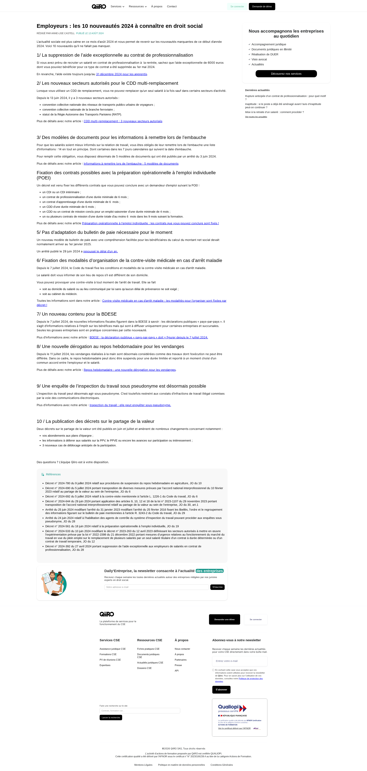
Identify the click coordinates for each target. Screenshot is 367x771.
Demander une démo (224, 619)
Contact (172, 6)
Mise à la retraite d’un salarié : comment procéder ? (274, 112)
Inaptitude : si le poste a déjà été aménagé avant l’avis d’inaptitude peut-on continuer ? (283, 106)
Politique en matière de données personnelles (181, 765)
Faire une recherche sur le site (113, 706)
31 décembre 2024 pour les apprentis (121, 74)
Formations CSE (108, 654)
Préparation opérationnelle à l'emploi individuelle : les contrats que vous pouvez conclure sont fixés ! (150, 223)
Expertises (105, 665)
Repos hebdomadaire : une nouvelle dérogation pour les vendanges (130, 370)
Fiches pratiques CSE (148, 649)
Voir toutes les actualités (256, 117)
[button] (117, 6)
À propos (156, 6)
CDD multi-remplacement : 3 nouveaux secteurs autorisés (123, 121)
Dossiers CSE (144, 668)
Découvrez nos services (286, 73)
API (176, 670)
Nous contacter (182, 649)
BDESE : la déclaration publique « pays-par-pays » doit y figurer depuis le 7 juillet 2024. (149, 337)
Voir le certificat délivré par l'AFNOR (234, 728)
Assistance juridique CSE (113, 649)
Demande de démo (262, 6)
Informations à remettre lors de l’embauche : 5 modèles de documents (131, 163)
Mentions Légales (143, 765)
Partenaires (181, 660)
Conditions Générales (222, 765)
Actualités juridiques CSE (150, 662)
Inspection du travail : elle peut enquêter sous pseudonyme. (130, 405)
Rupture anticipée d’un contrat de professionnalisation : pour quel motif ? (285, 98)
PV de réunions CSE (110, 660)
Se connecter (237, 6)
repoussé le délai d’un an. (100, 251)
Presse (178, 665)
